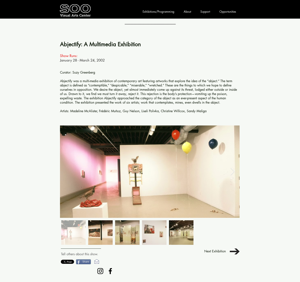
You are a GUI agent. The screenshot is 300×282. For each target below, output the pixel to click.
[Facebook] (110, 271)
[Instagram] (100, 271)
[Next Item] (232, 172)
